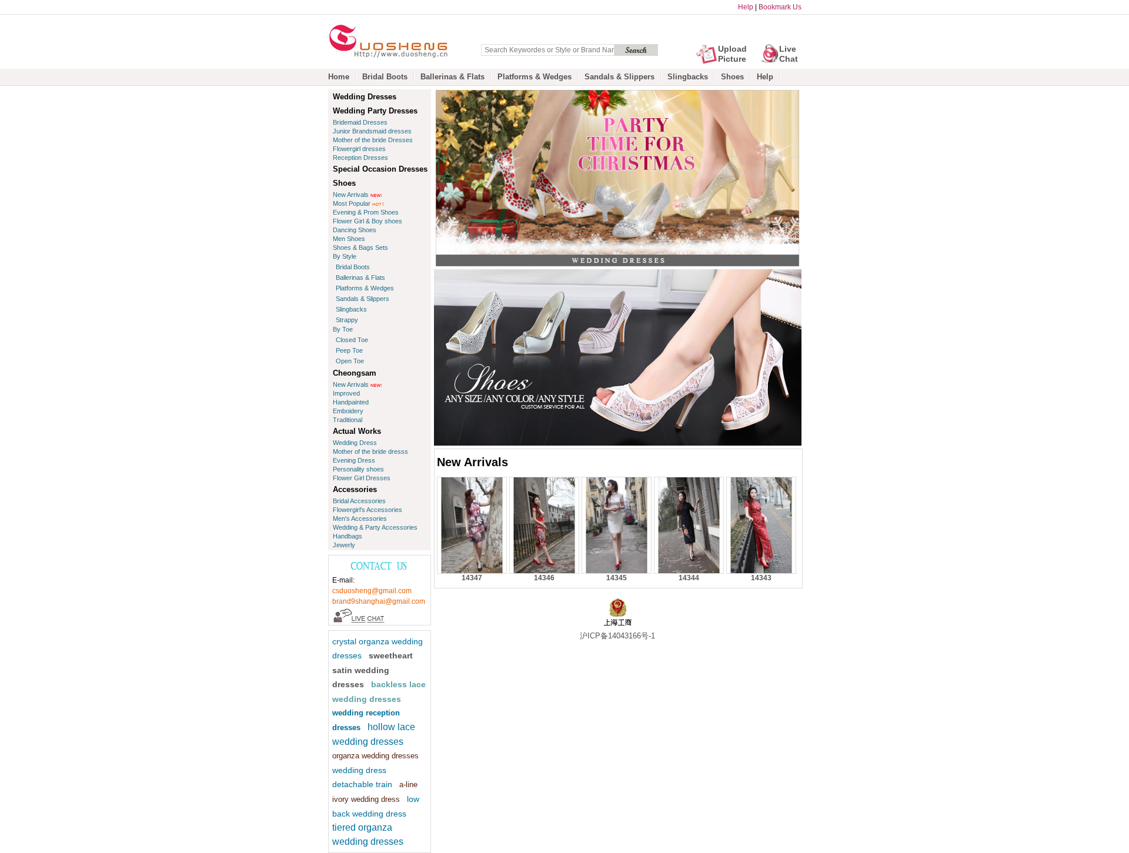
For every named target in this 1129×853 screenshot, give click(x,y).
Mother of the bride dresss (370, 451)
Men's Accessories (360, 518)
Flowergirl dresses (359, 148)
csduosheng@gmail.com (372, 591)
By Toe (343, 329)
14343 (761, 578)
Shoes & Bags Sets (360, 247)
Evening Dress (354, 460)
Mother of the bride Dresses (373, 139)
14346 (544, 578)
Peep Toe (349, 350)
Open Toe (350, 360)
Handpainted (351, 402)
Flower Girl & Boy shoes (367, 221)
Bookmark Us (780, 7)
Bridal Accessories (359, 500)
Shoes (732, 76)
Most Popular (351, 203)
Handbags (347, 536)
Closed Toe (352, 339)
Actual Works (357, 431)
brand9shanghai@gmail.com (378, 601)
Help (745, 7)
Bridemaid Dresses (360, 122)
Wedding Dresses (364, 96)
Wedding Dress (355, 442)
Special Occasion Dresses (380, 169)
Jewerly (344, 544)
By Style (344, 256)
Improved (346, 393)
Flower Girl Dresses (361, 477)
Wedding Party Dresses (375, 110)
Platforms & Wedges (534, 76)
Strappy (347, 319)
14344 (689, 578)
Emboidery (348, 410)
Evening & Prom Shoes (366, 212)
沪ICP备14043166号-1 (617, 635)
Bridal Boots (384, 76)
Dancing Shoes (354, 229)
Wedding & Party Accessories (375, 527)
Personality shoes (358, 469)
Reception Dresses (360, 157)
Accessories (355, 489)
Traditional (347, 419)
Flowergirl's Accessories (367, 509)
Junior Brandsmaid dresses (372, 131)
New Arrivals (351, 194)
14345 (616, 578)
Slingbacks (687, 76)
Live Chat (788, 53)
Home (338, 76)
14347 (472, 578)
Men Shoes (349, 238)
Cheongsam (354, 373)
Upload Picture (732, 53)
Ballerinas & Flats (452, 76)
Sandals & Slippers (619, 76)
